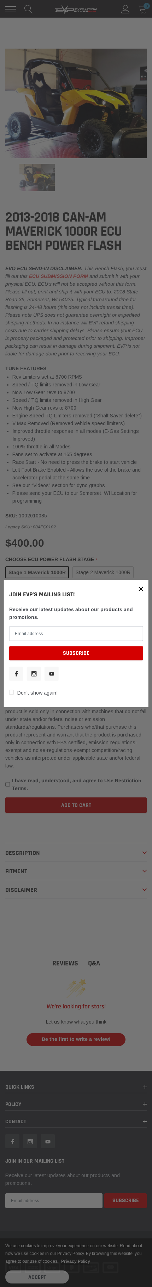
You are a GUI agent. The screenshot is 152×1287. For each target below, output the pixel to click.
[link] (16, 673)
